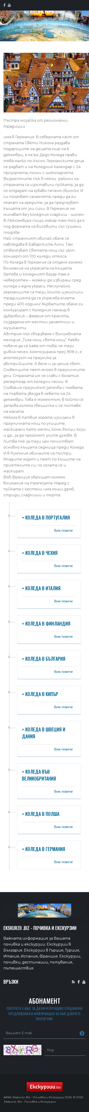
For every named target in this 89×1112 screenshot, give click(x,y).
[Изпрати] (82, 1033)
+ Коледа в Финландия (46, 623)
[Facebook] (79, 982)
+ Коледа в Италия (41, 588)
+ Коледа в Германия (43, 848)
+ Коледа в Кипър (40, 694)
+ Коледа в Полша (40, 813)
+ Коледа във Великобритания (39, 775)
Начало (10, 18)
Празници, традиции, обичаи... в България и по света (44, 24)
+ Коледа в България (43, 658)
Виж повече (63, 530)
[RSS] (73, 982)
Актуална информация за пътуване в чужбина (52, 18)
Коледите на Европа (29, 30)
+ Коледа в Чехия (40, 552)
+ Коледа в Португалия (46, 517)
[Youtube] (84, 982)
